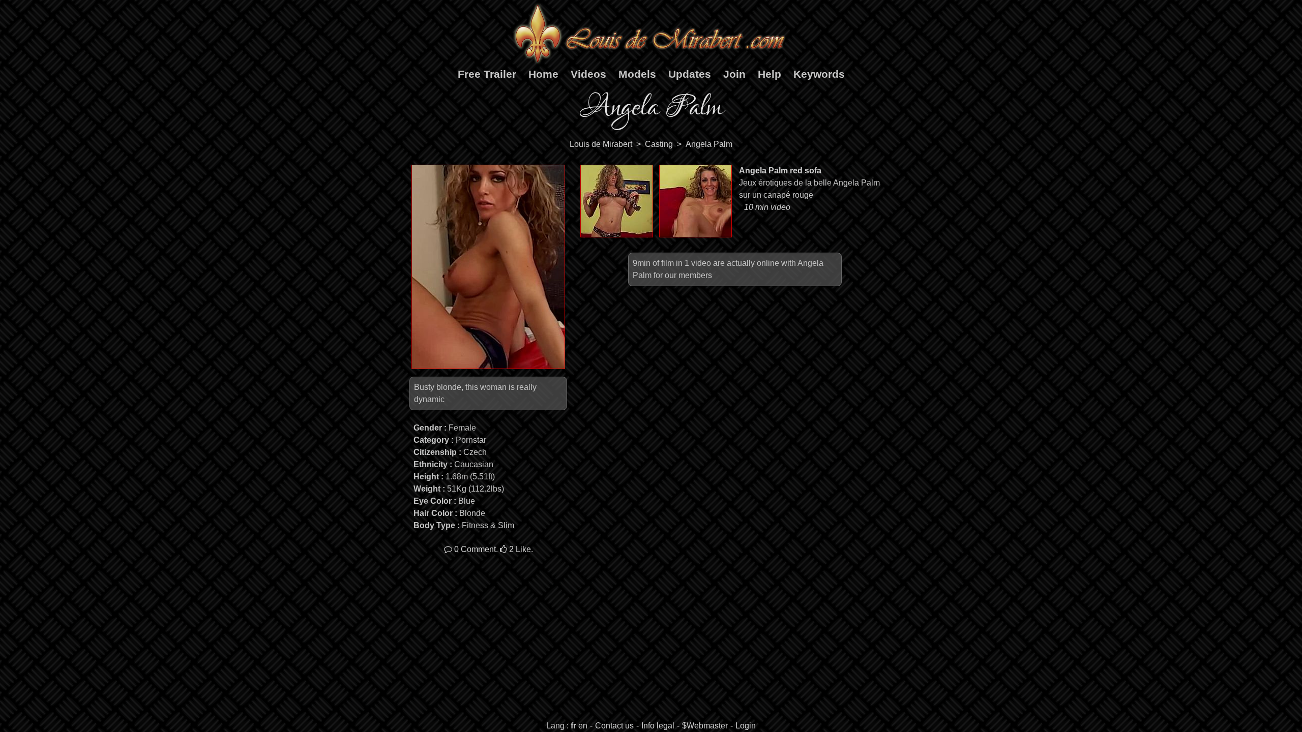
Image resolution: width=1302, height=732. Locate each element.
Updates (689, 74)
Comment (475, 549)
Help (769, 74)
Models (637, 74)
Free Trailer (487, 74)
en (582, 725)
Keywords (819, 74)
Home (543, 74)
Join (734, 74)
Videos (588, 74)
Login (745, 725)
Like (520, 549)
